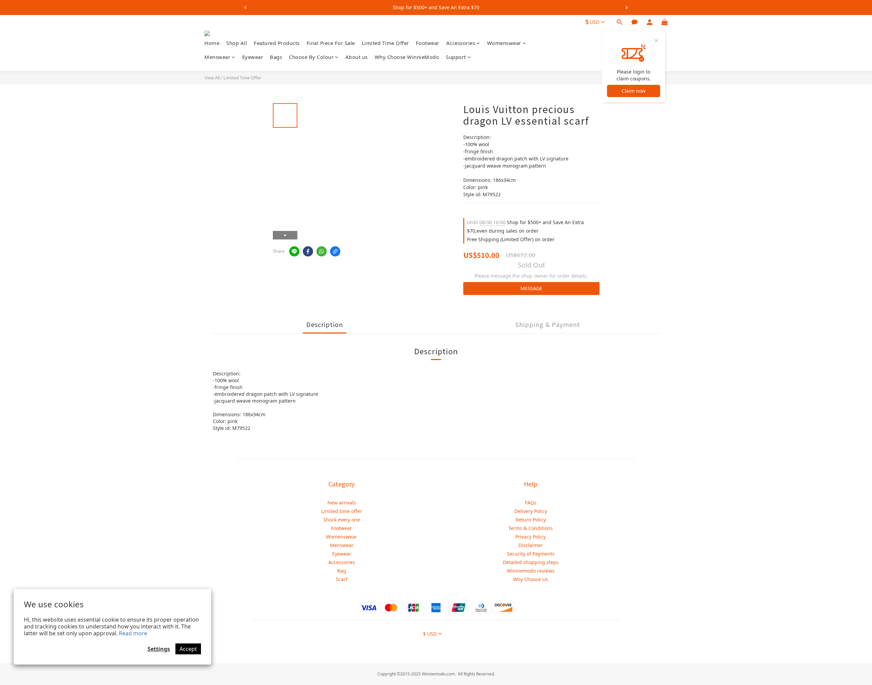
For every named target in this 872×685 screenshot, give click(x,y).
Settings (158, 649)
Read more (133, 633)
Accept (188, 649)
